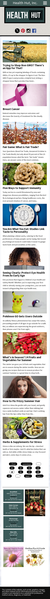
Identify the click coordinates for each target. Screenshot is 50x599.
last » (39, 476)
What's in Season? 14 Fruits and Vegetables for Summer (22, 359)
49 (9, 476)
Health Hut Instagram (28, 30)
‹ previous (26, 464)
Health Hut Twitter (17, 30)
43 (29, 468)
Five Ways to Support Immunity (22, 188)
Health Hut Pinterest (23, 30)
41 (12, 468)
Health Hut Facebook (34, 30)
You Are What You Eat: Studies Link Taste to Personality (23, 230)
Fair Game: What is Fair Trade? (21, 147)
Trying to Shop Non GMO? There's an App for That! (23, 67)
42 (21, 468)
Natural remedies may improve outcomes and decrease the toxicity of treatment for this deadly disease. (22, 116)
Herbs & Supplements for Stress (22, 442)
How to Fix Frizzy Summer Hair (21, 401)
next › (28, 476)
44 (38, 468)
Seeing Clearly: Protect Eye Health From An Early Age (24, 274)
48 (38, 472)
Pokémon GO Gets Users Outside (22, 316)
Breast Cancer (11, 109)
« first (13, 464)
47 (29, 472)
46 (21, 472)
